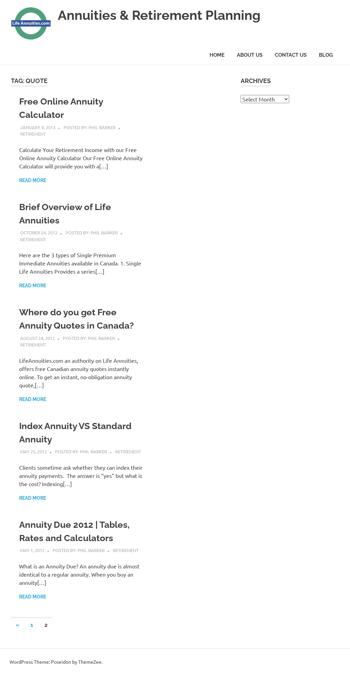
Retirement (33, 134)
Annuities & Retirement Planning (159, 15)
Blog (326, 55)
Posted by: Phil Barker (90, 127)
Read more (32, 180)
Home (217, 55)
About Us (249, 55)
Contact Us (291, 55)
